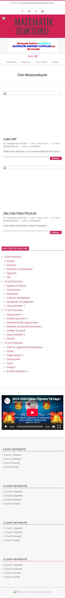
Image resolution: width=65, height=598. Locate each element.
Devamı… (56, 158)
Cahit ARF (10, 139)
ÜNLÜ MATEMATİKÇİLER (19, 213)
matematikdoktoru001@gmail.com (37, 2)
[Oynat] (6, 426)
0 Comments (34, 146)
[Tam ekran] (59, 426)
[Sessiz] (53, 426)
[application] (32, 412)
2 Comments (34, 220)
